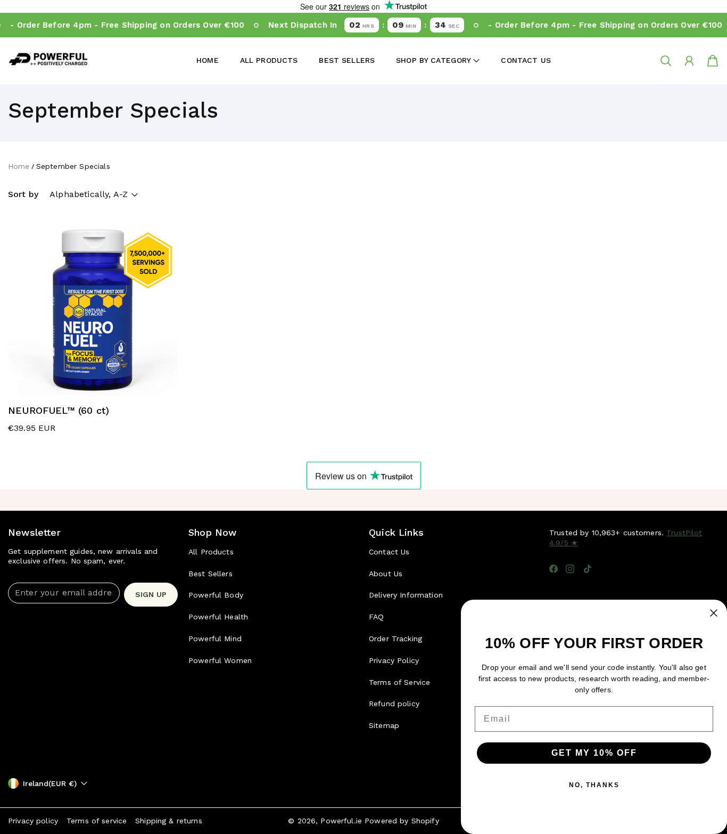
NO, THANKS (594, 785)
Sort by (23, 194)
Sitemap (384, 725)
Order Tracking (395, 638)
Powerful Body (215, 595)
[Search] (665, 60)
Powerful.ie (341, 820)
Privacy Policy (394, 660)
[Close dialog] (714, 613)
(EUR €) (50, 783)
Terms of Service (399, 682)
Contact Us (525, 60)
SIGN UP (151, 594)
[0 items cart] (712, 60)
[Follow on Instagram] (570, 568)
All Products (269, 60)
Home (207, 60)
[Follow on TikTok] (587, 568)
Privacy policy (33, 820)
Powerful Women (220, 660)
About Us (385, 573)
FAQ (376, 616)
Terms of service (97, 820)
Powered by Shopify (402, 820)
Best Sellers (347, 60)
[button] (438, 60)
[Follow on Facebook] (553, 568)
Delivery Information (406, 595)
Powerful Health (218, 616)
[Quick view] (163, 381)
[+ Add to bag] (163, 360)
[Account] (689, 60)
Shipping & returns (168, 820)
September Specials (73, 166)
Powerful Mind (215, 638)
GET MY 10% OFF (594, 752)
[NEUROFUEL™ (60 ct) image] (93, 311)
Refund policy (394, 703)
